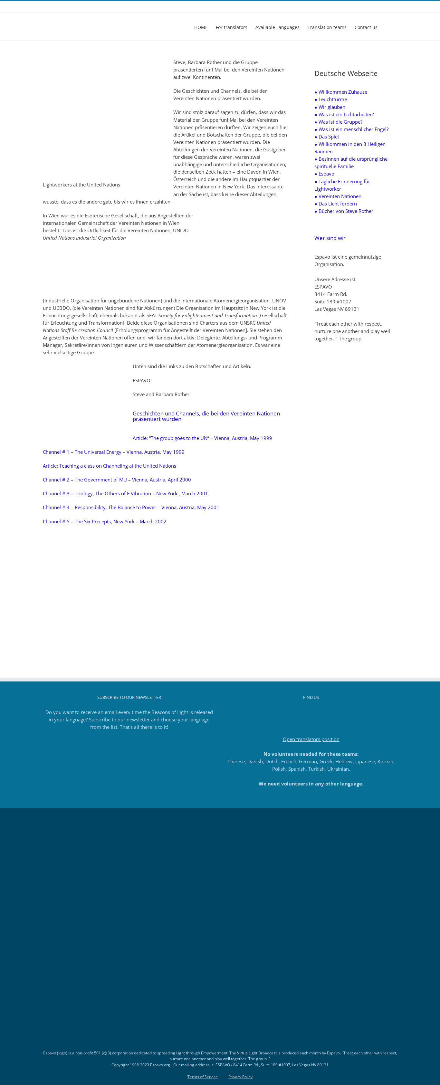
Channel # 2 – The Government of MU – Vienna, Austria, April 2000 (117, 479)
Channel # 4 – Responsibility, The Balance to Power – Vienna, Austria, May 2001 (131, 507)
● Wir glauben (329, 107)
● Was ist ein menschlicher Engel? (351, 129)
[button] (387, 27)
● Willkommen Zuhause (340, 92)
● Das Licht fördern (335, 203)
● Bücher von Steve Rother (343, 211)
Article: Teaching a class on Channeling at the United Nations (109, 465)
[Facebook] (294, 712)
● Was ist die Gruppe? (338, 122)
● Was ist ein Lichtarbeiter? (344, 114)
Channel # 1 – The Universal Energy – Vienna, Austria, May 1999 (114, 452)
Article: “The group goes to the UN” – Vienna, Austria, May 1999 (202, 438)
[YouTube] (320, 712)
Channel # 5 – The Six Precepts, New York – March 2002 (105, 521)
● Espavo (324, 173)
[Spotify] (328, 712)
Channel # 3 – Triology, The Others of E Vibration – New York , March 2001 (125, 493)
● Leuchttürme (330, 99)
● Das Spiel (326, 136)
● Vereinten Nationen (337, 196)
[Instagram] (302, 712)
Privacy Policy (240, 1077)
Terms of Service (202, 1077)
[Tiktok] (311, 712)
